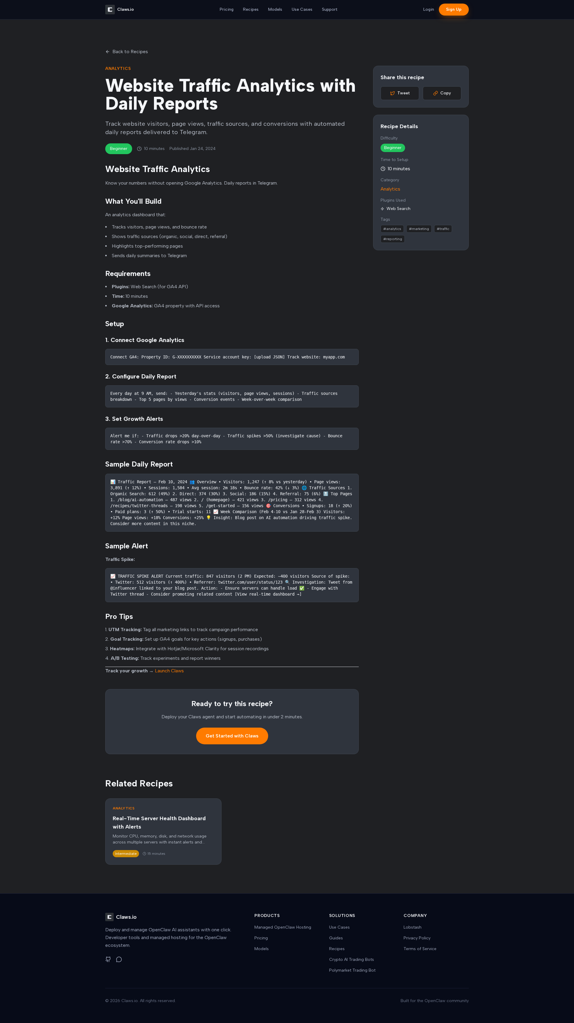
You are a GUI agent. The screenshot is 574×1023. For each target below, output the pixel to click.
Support (330, 9)
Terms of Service (420, 948)
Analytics (390, 189)
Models (275, 9)
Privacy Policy (417, 938)
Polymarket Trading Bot (352, 970)
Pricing (226, 9)
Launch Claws (169, 671)
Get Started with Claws (232, 736)
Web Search (398, 208)
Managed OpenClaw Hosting (282, 927)
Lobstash (413, 927)
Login (428, 9)
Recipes (251, 9)
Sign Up (454, 9)
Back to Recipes (130, 51)
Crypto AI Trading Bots (351, 959)
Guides (336, 938)
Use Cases (302, 9)
